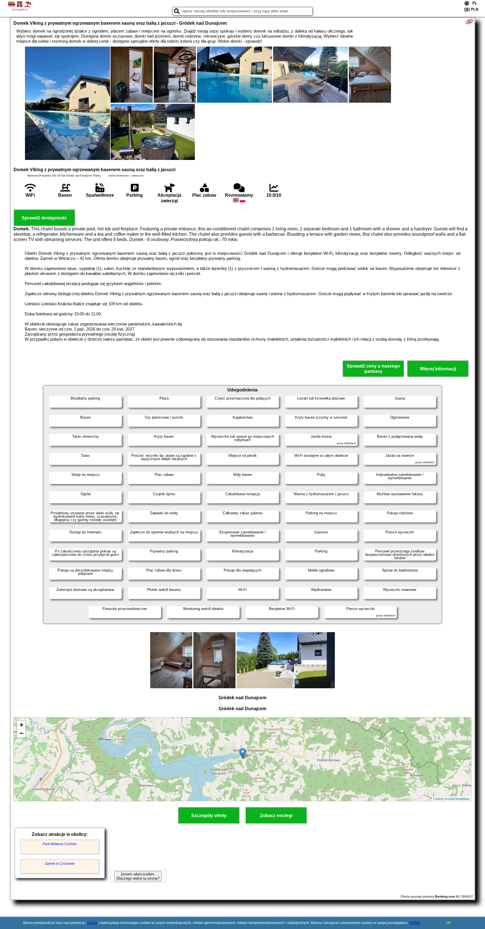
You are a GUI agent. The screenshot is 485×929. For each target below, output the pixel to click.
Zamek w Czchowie (60, 864)
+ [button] (21, 724)
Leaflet (438, 798)
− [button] (21, 733)
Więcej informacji (438, 368)
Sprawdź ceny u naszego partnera (373, 369)
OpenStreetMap (459, 798)
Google (92, 923)
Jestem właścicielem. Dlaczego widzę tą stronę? (137, 876)
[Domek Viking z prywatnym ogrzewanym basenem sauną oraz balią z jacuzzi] (67, 104)
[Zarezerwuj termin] (469, 21)
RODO (414, 923)
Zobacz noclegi (276, 815)
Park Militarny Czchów (60, 844)
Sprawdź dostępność (44, 217)
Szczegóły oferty (209, 815)
